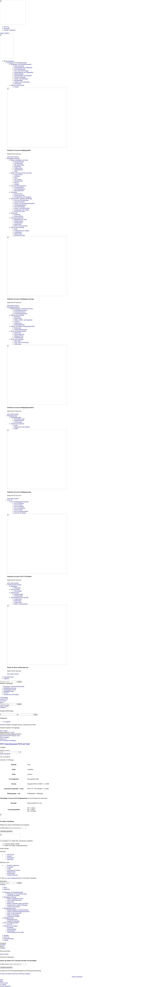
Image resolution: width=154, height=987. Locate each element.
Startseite (2, 724)
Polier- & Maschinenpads (14, 913)
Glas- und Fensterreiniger (21, 71)
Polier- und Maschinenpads (18, 331)
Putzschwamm (18, 194)
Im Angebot (7, 721)
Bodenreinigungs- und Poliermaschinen (22, 308)
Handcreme (17, 588)
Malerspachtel (18, 234)
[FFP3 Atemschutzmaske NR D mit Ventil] (10, 735)
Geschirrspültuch (19, 187)
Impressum (10, 859)
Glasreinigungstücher (20, 205)
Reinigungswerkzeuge (13, 158)
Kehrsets (16, 184)
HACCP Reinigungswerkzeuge (19, 501)
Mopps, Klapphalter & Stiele (15, 898)
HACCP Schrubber (19, 508)
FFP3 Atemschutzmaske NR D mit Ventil (15, 744)
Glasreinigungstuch (19, 189)
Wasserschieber (18, 181)
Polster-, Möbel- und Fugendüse (23, 320)
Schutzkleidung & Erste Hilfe (15, 932)
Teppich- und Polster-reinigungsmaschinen (23, 326)
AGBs (9, 868)
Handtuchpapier (18, 221)
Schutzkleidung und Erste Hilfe (19, 597)
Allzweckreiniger (19, 66)
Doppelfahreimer (19, 420)
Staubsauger (17, 344)
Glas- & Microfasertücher (14, 900)
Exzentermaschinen (19, 312)
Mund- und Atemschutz (21, 226)
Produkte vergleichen (13, 865)
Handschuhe (17, 224)
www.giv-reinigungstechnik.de (13, 878)
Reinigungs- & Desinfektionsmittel (17, 63)
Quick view (3, 739)
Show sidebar (4, 731)
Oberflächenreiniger (19, 77)
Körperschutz (18, 602)
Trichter (16, 87)
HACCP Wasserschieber (21, 511)
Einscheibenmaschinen (20, 310)
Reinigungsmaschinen (13, 307)
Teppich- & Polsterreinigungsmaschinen (18, 911)
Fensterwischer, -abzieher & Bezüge (17, 905)
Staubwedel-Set (18, 216)
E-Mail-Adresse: (4, 828)
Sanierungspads (18, 337)
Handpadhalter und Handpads (22, 197)
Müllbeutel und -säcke (20, 219)
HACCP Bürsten (19, 503)
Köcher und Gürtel (19, 211)
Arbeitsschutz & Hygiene (14, 584)
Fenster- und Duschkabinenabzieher (24, 203)
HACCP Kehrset (19, 506)
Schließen (3, 707)
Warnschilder (18, 591)
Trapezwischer (18, 168)
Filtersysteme (18, 318)
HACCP (9, 500)
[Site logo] (12, 24)
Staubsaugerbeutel (19, 324)
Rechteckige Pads (19, 334)
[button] (5, 754)
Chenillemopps (18, 163)
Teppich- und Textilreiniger (22, 82)
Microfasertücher (19, 190)
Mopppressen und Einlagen (22, 427)
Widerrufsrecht (11, 872)
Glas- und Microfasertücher (18, 186)
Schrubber (17, 176)
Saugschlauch (18, 323)
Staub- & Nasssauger (13, 914)
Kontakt (9, 856)
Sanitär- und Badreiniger (21, 79)
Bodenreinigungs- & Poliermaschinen (17, 910)
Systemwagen (18, 422)
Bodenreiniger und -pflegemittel (23, 67)
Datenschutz (10, 858)
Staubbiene (17, 214)
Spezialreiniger (18, 80)
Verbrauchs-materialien (17, 218)
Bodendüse (17, 316)
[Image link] (10, 839)
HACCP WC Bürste (20, 513)
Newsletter (10, 867)
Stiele (15, 171)
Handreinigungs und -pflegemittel (23, 72)
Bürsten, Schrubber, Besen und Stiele (21, 173)
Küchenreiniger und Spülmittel (23, 75)
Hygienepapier (15, 592)
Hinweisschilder (15, 589)
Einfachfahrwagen (19, 419)
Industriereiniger (18, 74)
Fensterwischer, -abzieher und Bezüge (21, 198)
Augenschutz (18, 599)
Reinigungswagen (12, 415)
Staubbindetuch (18, 169)
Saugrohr (16, 321)
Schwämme (14, 192)
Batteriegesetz (11, 873)
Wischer (16, 182)
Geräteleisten (18, 232)
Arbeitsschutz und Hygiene (11, 694)
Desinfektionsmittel (19, 69)
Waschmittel (17, 83)
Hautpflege (14, 586)
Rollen (16, 428)
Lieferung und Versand (13, 870)
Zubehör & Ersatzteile (13, 895)
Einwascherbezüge (19, 206)
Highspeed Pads (18, 336)
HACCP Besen (18, 505)
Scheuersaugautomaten (20, 313)
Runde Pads (17, 333)
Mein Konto (10, 854)
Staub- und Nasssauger (17, 339)
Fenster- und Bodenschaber (22, 208)
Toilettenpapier (18, 222)
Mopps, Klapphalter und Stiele (19, 160)
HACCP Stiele (18, 510)
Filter (35, 714)
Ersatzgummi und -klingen (21, 210)
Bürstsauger (17, 328)
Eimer (16, 229)
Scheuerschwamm (19, 195)
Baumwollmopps (19, 161)
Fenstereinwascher (19, 202)
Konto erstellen (4, 954)
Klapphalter (17, 166)
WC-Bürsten (17, 179)
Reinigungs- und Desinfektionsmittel (21, 64)
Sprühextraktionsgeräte (20, 329)
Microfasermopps (19, 165)
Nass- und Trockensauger (21, 342)
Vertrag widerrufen (12, 875)
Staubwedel (14, 213)
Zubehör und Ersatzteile (17, 85)
